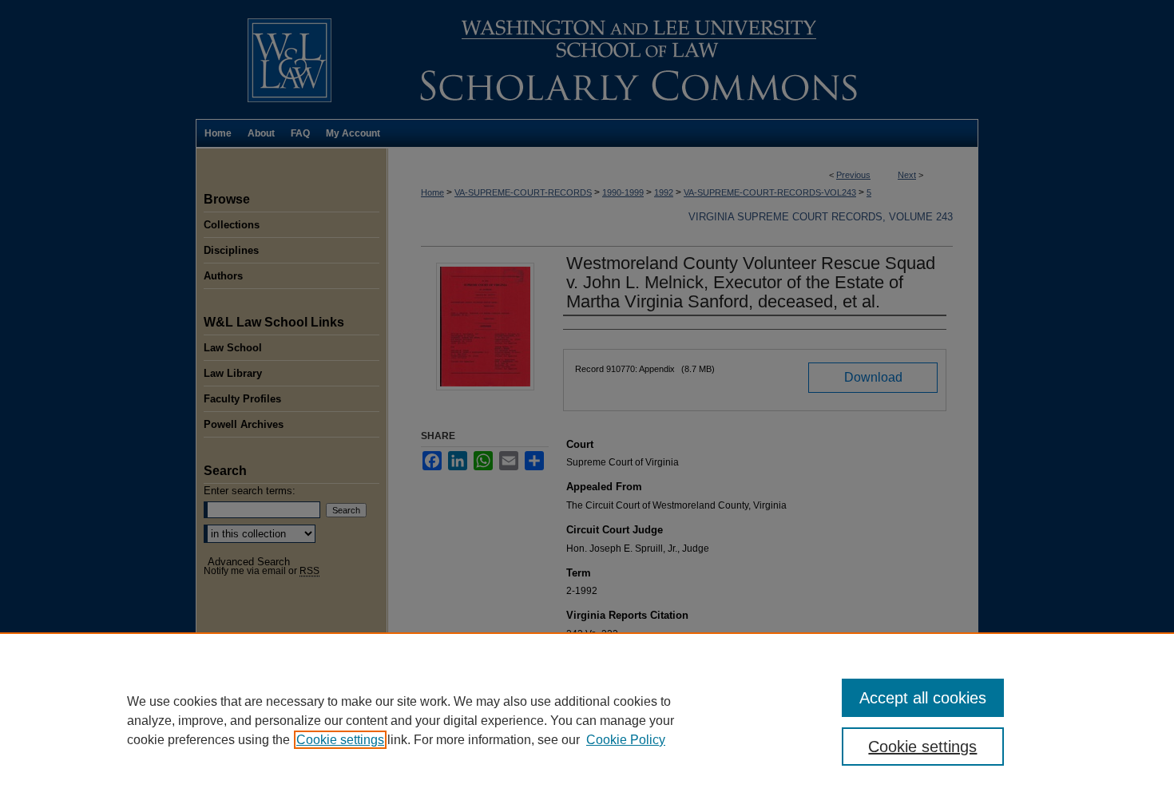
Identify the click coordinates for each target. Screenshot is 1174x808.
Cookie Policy (625, 740)
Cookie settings (340, 740)
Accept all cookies (922, 698)
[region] (587, 720)
